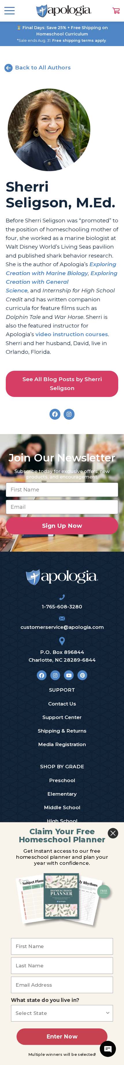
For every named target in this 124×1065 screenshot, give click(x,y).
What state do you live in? (45, 1000)
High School (62, 821)
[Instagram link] (55, 675)
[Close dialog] (113, 833)
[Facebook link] (41, 675)
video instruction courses (71, 334)
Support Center (62, 717)
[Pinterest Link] (82, 675)
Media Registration (62, 744)
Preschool (62, 780)
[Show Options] (107, 1013)
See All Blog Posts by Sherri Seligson (62, 383)
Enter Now (62, 1036)
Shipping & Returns (62, 731)
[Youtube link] (68, 675)
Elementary (62, 794)
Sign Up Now (62, 525)
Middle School (62, 807)
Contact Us (62, 704)
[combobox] (60, 1013)
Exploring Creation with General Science (61, 282)
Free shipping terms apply (79, 40)
